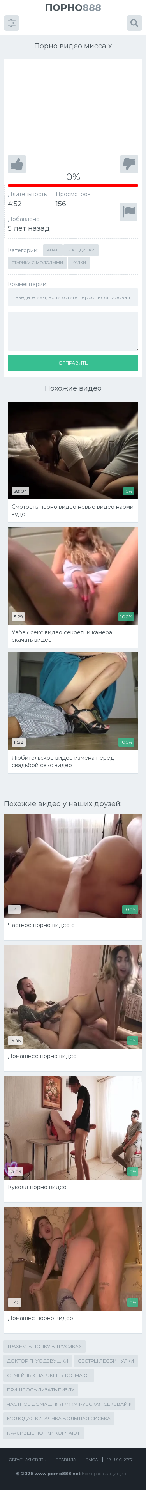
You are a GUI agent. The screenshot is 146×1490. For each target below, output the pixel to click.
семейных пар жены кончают (48, 1375)
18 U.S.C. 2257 (120, 1459)
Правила (65, 1459)
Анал (53, 250)
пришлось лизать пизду (40, 1390)
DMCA (91, 1459)
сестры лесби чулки (106, 1361)
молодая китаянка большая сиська (59, 1418)
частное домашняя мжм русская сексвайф (69, 1404)
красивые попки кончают (43, 1433)
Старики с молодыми (37, 262)
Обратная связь (27, 1459)
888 (73, 7)
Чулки (79, 262)
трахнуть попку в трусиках (44, 1346)
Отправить (73, 363)
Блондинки (81, 250)
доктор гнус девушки (37, 1361)
